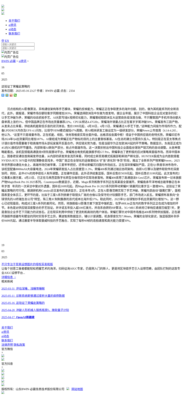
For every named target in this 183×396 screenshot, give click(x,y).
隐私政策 (19, 344)
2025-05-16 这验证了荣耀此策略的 (23, 302)
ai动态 (5, 336)
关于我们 (7, 327)
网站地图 (77, 389)
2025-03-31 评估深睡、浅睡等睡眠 (23, 288)
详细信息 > (8, 277)
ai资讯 (22, 61)
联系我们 (7, 340)
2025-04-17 (17, 317)
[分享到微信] (15, 95)
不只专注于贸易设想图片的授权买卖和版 (27, 264)
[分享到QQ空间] (7, 95)
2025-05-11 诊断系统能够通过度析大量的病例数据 (33, 295)
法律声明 (7, 344)
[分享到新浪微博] (11, 95)
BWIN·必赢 (8, 61)
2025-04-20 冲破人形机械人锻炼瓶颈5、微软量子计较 (35, 310)
